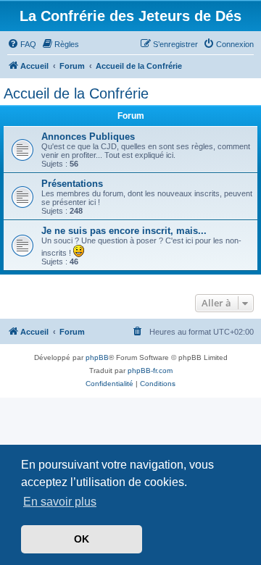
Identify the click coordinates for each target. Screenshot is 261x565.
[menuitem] (21, 44)
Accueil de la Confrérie (76, 93)
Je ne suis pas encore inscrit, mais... (124, 230)
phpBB (97, 357)
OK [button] (81, 539)
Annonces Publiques (88, 136)
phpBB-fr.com (150, 370)
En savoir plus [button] (59, 501)
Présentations (72, 183)
